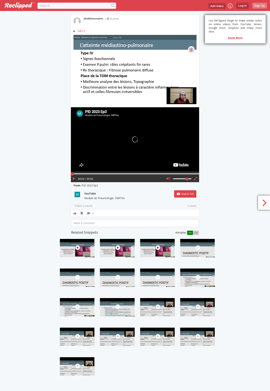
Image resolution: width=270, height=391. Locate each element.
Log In (242, 5)
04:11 (81, 31)
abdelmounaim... (93, 18)
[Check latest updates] (230, 5)
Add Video (217, 6)
